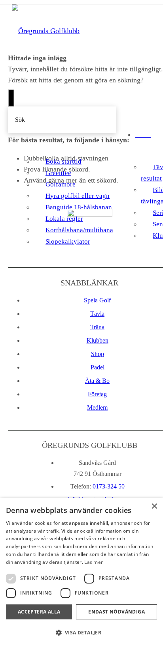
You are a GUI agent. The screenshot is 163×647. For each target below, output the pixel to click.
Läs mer (93, 562)
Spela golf (97, 300)
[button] (81, 633)
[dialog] (81, 572)
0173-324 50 (108, 486)
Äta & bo (97, 380)
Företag (97, 394)
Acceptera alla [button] (39, 611)
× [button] (154, 506)
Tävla (97, 313)
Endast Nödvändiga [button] (116, 611)
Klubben (97, 340)
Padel (97, 367)
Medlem (97, 407)
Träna (97, 327)
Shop (97, 354)
